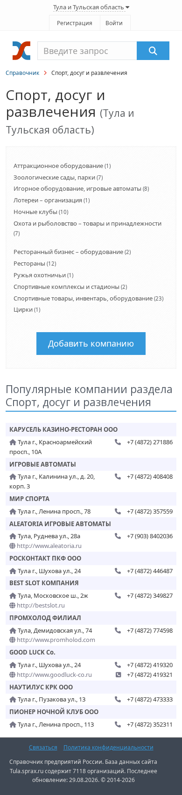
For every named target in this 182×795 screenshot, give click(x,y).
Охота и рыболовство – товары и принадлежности (87, 223)
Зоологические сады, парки (54, 177)
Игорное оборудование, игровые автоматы (77, 188)
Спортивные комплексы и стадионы (66, 286)
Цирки (23, 309)
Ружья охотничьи (40, 275)
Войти (114, 23)
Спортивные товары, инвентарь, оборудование (83, 298)
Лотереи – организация (48, 200)
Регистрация (74, 23)
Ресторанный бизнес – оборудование (68, 251)
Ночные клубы (35, 211)
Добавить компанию (91, 343)
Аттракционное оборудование (58, 165)
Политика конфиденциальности (108, 747)
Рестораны (29, 263)
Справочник (22, 73)
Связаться (43, 747)
